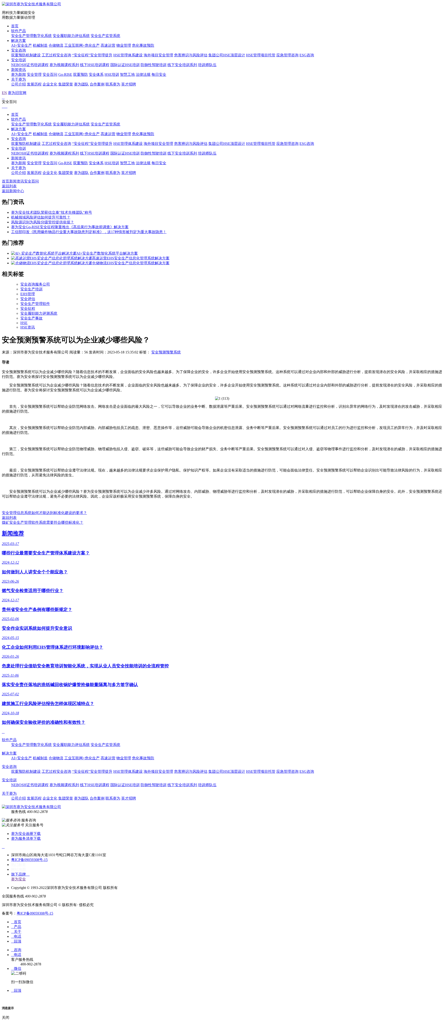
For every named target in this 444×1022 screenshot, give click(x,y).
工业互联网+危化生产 (82, 45)
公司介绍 (18, 84)
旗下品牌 (20, 874)
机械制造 (40, 45)
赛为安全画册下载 (26, 834)
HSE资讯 (27, 327)
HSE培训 (112, 74)
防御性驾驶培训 (153, 65)
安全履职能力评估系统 (71, 36)
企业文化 (50, 84)
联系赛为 (112, 84)
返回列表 (9, 186)
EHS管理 (27, 294)
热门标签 (18, 865)
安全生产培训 (31, 289)
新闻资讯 (18, 70)
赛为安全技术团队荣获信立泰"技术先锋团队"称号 (51, 212)
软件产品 (18, 31)
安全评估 (27, 299)
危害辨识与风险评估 (190, 55)
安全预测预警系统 (166, 352)
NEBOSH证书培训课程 (30, 65)
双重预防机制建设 (26, 55)
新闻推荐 (13, 533)
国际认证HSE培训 (125, 65)
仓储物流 (56, 45)
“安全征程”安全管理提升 (92, 55)
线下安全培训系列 (182, 65)
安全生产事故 (31, 318)
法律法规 (143, 74)
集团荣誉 (65, 84)
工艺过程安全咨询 (56, 55)
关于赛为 (18, 79)
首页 (14, 26)
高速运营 (108, 45)
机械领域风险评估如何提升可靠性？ (40, 217)
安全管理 (34, 74)
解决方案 (18, 41)
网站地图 (18, 869)
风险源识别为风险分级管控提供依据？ (42, 222)
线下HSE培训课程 (94, 65)
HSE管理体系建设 (128, 55)
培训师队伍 (207, 65)
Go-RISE (65, 74)
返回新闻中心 (13, 191)
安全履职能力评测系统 (38, 313)
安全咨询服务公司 (35, 284)
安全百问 (50, 74)
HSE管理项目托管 (260, 55)
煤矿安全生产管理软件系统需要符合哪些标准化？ (42, 522)
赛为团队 (81, 84)
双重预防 (80, 74)
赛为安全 (18, 879)
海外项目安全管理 (158, 55)
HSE (24, 323)
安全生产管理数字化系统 (31, 36)
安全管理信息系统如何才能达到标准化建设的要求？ (44, 513)
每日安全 (158, 74)
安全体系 (96, 74)
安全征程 (27, 308)
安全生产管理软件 (35, 304)
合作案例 (97, 84)
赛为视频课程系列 (64, 65)
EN (4, 93)
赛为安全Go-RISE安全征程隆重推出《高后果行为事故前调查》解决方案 (70, 227)
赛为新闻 (18, 74)
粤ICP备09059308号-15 (29, 860)
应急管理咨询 (287, 55)
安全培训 (18, 60)
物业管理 (123, 45)
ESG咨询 (306, 55)
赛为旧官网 (17, 93)
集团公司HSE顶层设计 (226, 55)
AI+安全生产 (21, 45)
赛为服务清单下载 (26, 838)
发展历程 (34, 84)
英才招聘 (128, 84)
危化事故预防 (143, 45)
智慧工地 (127, 74)
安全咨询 (18, 50)
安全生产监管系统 (105, 36)
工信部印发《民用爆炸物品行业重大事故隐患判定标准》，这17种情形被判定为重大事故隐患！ (88, 232)
